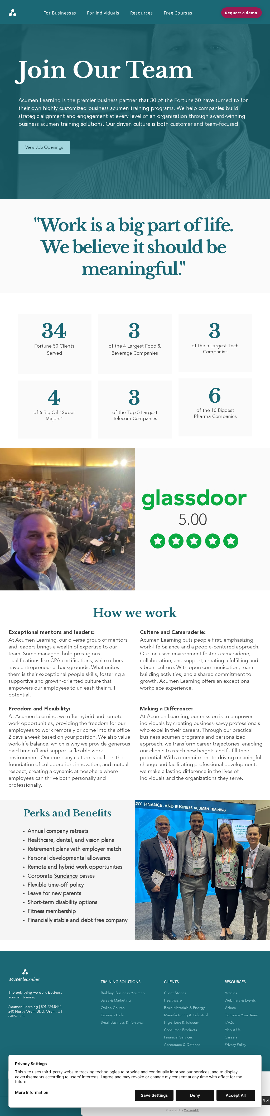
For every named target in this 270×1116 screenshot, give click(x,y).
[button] (62, 12)
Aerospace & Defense (182, 1044)
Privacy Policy (235, 1044)
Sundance (66, 876)
